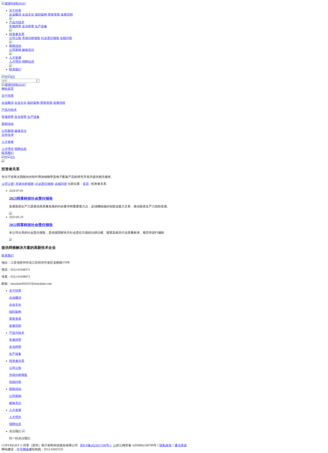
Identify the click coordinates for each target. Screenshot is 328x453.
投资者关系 (16, 34)
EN (13, 76)
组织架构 (41, 14)
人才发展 (15, 57)
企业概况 (15, 14)
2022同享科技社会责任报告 (31, 225)
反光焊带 (28, 26)
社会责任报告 (50, 38)
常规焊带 (15, 26)
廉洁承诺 (181, 445)
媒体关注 (28, 49)
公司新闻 (15, 49)
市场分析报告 (31, 38)
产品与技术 (16, 22)
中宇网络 (23, 449)
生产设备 (41, 26)
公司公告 (15, 38)
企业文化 (28, 14)
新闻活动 (15, 45)
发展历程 (67, 14)
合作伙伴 (8, 134)
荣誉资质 (54, 14)
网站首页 (8, 88)
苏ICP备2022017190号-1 (96, 445)
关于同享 (15, 10)
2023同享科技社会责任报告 (31, 198)
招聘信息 (28, 61)
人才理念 (15, 61)
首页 (86, 183)
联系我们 (15, 69)
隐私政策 (165, 445)
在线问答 (66, 38)
